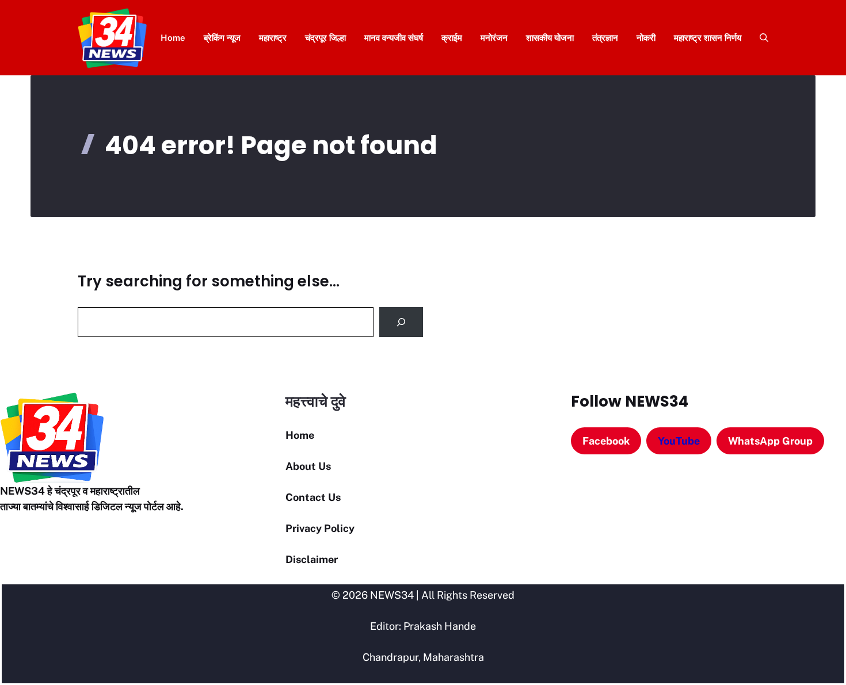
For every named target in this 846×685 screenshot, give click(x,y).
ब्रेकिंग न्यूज (222, 38)
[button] (759, 37)
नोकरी (646, 38)
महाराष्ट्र (273, 38)
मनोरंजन (494, 38)
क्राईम (451, 38)
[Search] (401, 322)
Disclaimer (311, 559)
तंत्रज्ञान (605, 38)
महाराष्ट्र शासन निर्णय (707, 38)
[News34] (112, 37)
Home (173, 38)
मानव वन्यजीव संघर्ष (393, 38)
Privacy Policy (320, 528)
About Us (308, 466)
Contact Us (313, 497)
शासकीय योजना (550, 38)
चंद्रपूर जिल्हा (325, 38)
